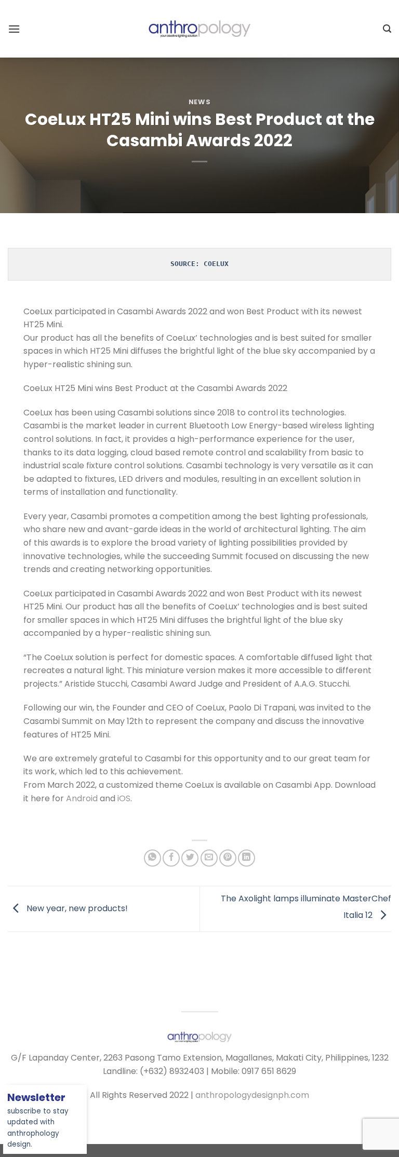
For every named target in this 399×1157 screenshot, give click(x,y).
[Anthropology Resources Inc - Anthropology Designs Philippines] (199, 28)
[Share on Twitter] (189, 858)
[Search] (387, 29)
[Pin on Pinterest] (227, 858)
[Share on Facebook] (171, 858)
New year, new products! (76, 908)
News (200, 102)
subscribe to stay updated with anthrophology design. (38, 1121)
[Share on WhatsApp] (152, 858)
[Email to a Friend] (209, 858)
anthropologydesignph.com (252, 1095)
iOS (123, 798)
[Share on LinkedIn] (246, 858)
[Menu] (14, 28)
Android (82, 798)
